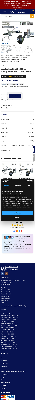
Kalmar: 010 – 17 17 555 (8, 328)
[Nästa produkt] (5, 65)
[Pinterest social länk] (9, 108)
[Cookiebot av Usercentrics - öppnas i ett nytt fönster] (26, 181)
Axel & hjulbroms (13, 57)
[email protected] (5, 284)
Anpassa (17, 217)
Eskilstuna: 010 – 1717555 (8, 346)
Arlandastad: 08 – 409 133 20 (9, 317)
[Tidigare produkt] (2, 65)
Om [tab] (29, 185)
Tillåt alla (17, 213)
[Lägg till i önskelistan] (14, 164)
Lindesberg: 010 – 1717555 (9, 348)
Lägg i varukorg (14, 96)
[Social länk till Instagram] (6, 273)
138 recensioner (20, 227)
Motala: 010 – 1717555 (7, 338)
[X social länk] (7, 108)
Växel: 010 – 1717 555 (7, 313)
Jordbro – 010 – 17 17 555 (8, 319)
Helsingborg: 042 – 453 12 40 (9, 323)
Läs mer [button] (6, 250)
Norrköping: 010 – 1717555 (9, 344)
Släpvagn (4, 55)
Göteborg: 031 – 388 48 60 (8, 321)
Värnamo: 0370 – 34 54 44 (8, 334)
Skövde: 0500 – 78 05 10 (8, 332)
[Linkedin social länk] (11, 108)
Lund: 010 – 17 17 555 (7, 330)
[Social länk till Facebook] (5, 108)
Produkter (11, 55)
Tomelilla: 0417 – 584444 (8, 336)
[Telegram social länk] (15, 108)
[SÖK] (32, 16)
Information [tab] (17, 185)
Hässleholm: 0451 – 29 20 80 (9, 326)
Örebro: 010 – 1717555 (7, 340)
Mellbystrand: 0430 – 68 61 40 (9, 315)
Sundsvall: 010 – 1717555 (8, 342)
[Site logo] (17, 11)
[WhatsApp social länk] (13, 108)
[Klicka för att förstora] (4, 41)
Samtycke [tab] (6, 185)
